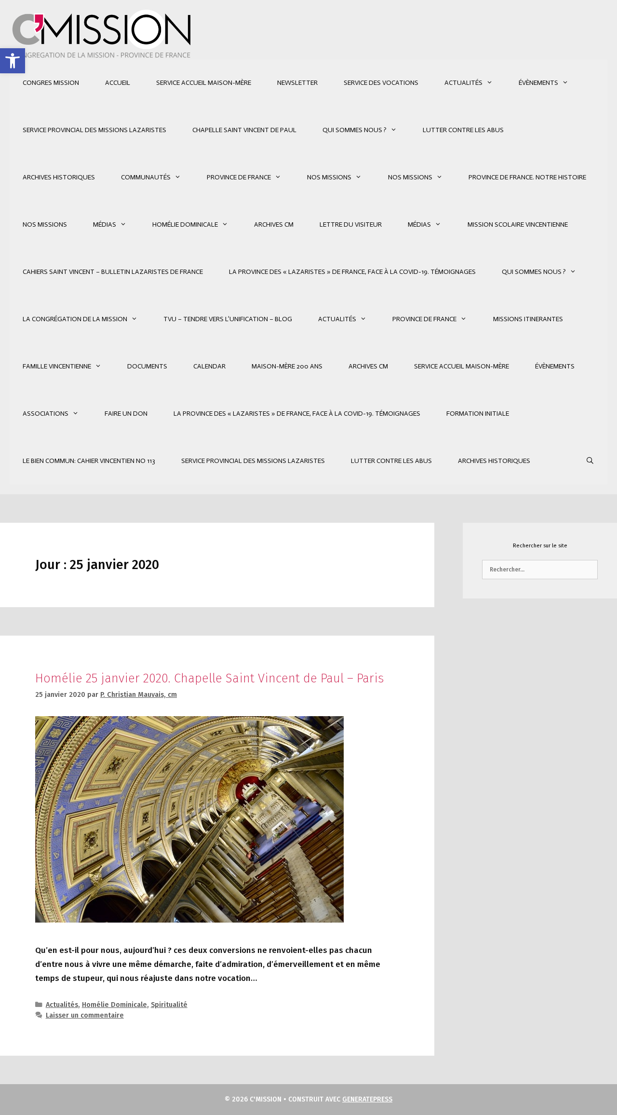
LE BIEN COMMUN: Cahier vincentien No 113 (89, 461)
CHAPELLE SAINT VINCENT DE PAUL (244, 130)
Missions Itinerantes (528, 319)
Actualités (463, 83)
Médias (104, 224)
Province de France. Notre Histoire (527, 177)
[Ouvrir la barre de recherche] (590, 461)
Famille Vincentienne (57, 366)
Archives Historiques (59, 177)
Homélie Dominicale (185, 224)
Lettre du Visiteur (351, 224)
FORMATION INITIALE (477, 413)
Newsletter (297, 83)
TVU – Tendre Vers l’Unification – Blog (227, 319)
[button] (12, 60)
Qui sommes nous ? (354, 130)
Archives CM (274, 224)
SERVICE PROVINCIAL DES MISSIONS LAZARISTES (94, 130)
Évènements (538, 83)
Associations (45, 413)
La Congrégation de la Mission (75, 319)
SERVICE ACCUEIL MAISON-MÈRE (203, 83)
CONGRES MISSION (51, 83)
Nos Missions (329, 177)
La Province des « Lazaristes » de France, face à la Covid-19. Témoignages (352, 272)
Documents (147, 366)
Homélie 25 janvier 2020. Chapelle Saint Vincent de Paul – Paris (209, 678)
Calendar (209, 366)
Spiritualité (169, 1004)
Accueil (117, 83)
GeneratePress (367, 1099)
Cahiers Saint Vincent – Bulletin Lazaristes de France (113, 272)
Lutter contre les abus (463, 130)
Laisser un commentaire (85, 1015)
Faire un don (126, 413)
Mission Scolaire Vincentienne (518, 224)
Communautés (146, 177)
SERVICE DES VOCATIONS (381, 83)
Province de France (239, 177)
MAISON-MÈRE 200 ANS (287, 366)
